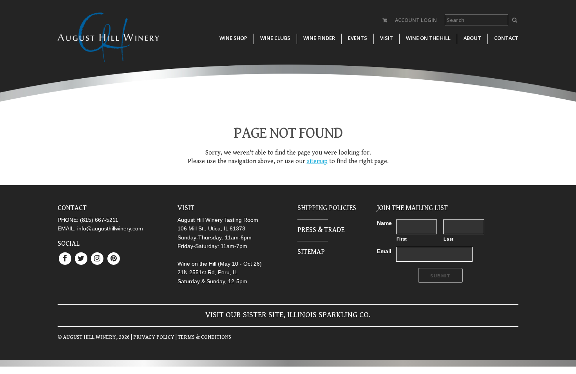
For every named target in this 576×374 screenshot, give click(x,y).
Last (449, 239)
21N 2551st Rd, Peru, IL (207, 272)
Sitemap (311, 252)
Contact (506, 37)
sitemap (317, 161)
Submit (440, 275)
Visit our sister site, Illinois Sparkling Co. (288, 315)
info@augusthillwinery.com (110, 228)
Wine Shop (233, 37)
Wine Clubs (275, 37)
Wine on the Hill (428, 37)
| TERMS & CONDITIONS (202, 337)
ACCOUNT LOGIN (416, 19)
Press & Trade (320, 230)
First (402, 239)
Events (357, 37)
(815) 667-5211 (99, 220)
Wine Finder (319, 37)
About (472, 37)
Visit (386, 37)
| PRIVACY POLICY (152, 337)
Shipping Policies (326, 208)
